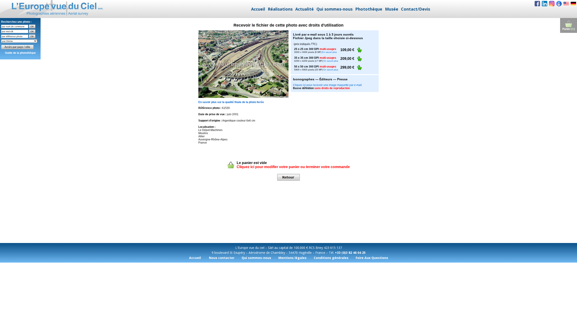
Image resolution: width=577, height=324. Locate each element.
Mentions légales (292, 258)
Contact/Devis (415, 9)
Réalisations (280, 9)
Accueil (258, 9)
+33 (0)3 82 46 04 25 (350, 252)
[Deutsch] (573, 3)
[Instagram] (551, 3)
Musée (391, 9)
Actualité (304, 9)
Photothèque (368, 9)
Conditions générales (331, 258)
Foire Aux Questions (372, 258)
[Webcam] (559, 3)
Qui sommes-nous (334, 9)
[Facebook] (537, 3)
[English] (566, 3)
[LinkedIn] (544, 3)
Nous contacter (221, 258)
